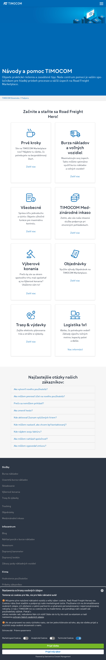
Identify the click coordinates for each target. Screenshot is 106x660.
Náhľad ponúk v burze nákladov (18, 539)
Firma (5, 572)
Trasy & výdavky (10, 498)
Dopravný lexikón (11, 557)
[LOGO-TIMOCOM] (12, 3)
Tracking (6, 506)
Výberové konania (11, 492)
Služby (5, 467)
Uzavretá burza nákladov (15, 480)
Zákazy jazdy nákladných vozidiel (19, 564)
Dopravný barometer (12, 551)
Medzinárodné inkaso (13, 518)
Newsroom (7, 545)
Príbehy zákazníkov (12, 585)
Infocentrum (8, 526)
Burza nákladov (10, 474)
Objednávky (8, 512)
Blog (4, 533)
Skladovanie (8, 486)
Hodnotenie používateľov (15, 579)
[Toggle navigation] (101, 3)
